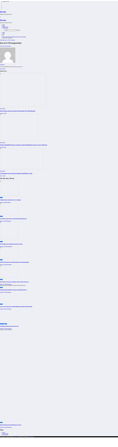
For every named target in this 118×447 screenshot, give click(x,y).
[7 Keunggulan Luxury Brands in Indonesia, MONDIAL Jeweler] (21, 168)
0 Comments (12, 40)
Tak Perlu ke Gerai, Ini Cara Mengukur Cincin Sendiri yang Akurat (14, 281)
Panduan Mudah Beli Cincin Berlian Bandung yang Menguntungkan (14, 262)
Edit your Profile (17, 66)
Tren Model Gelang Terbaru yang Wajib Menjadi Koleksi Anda (13, 218)
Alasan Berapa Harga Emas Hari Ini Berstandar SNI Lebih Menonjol (17, 111)
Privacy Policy (5, 28)
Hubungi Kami (5, 26)
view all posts (2, 68)
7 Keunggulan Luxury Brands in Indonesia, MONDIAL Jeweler (16, 173)
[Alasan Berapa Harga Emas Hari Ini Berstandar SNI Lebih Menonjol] (23, 106)
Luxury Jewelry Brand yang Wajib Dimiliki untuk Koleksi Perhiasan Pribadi (16, 306)
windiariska (2, 40)
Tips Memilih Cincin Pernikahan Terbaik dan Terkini (11, 244)
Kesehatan (2, 402)
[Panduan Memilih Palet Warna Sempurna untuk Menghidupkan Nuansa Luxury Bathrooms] (19, 140)
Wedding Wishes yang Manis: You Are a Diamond (10, 199)
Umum (1, 197)
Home (3, 24)
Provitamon (2, 108)
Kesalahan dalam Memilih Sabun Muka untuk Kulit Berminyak (13, 289)
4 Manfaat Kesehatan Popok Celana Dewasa (9, 405)
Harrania (3, 11)
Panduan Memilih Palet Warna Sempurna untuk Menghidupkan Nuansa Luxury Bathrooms (23, 145)
